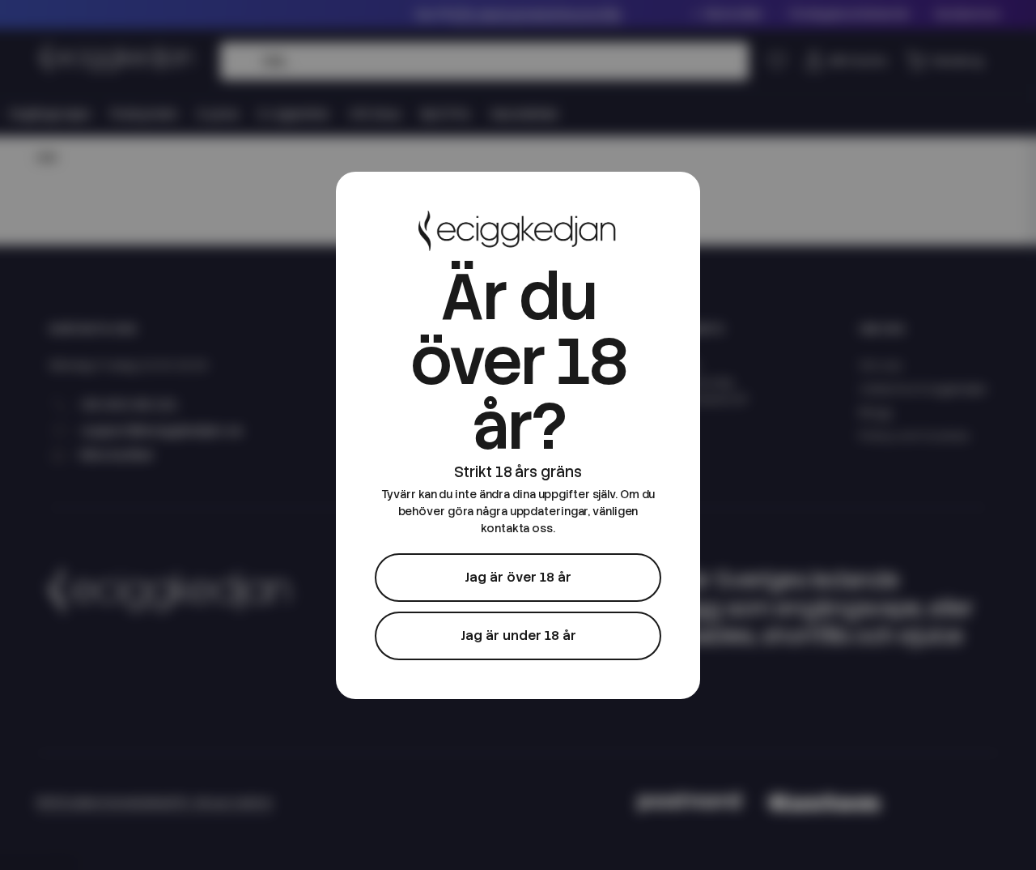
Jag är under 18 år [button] (518, 635)
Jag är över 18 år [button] (518, 577)
